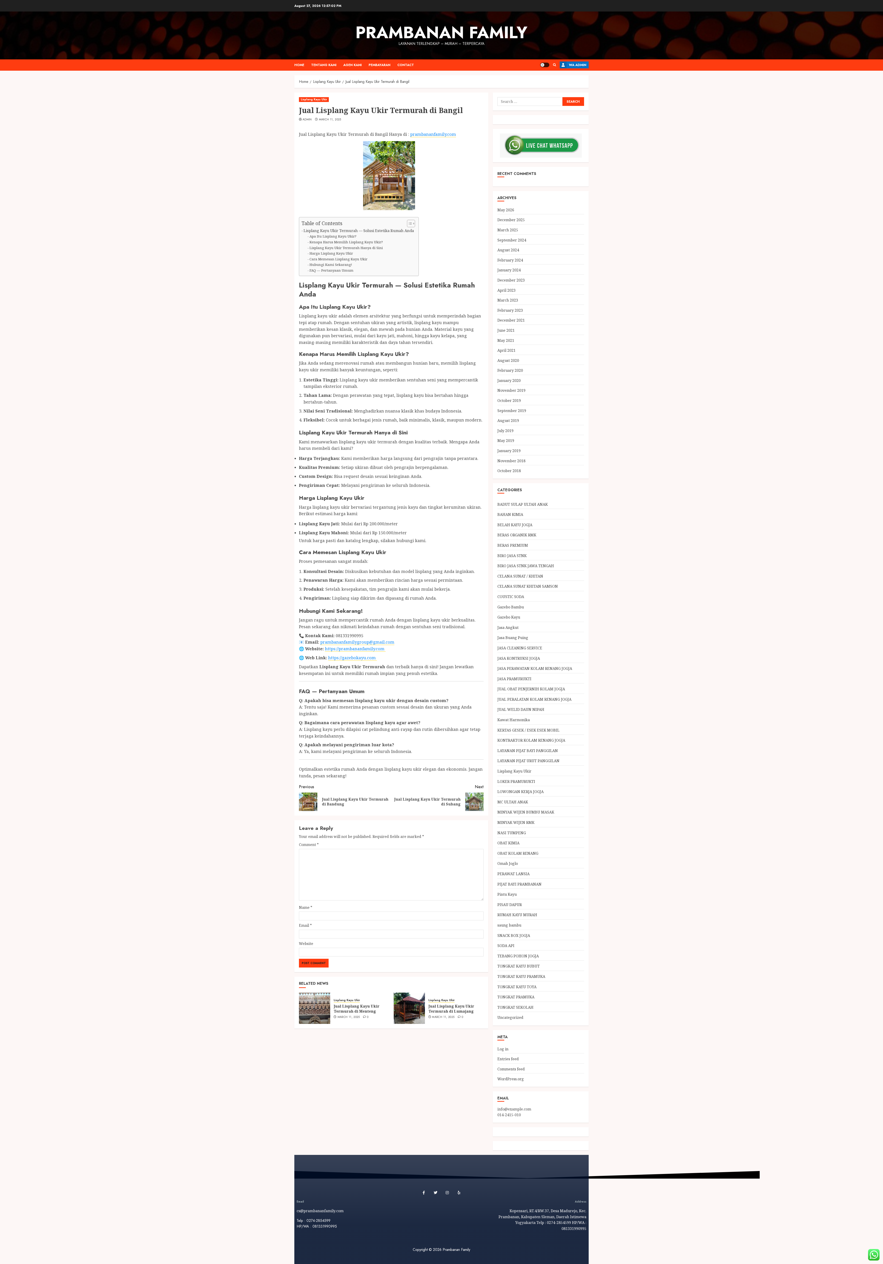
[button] (554, 65)
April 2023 (506, 290)
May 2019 (505, 440)
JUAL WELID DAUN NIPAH (520, 709)
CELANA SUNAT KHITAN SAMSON (527, 586)
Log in (502, 1049)
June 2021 (506, 330)
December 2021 (511, 320)
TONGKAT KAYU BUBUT (518, 966)
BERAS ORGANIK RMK (516, 535)
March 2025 (507, 229)
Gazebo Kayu (508, 617)
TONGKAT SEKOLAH (515, 1007)
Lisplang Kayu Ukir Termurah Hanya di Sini (346, 247)
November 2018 (511, 460)
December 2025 (511, 219)
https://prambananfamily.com (355, 648)
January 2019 (509, 450)
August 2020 (508, 360)
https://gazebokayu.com (352, 657)
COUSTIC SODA (510, 596)
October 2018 (509, 470)
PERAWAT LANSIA (513, 873)
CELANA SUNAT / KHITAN (520, 576)
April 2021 (506, 350)
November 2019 (511, 390)
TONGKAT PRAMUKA (515, 997)
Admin (307, 120)
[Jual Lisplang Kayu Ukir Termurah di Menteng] (314, 1008)
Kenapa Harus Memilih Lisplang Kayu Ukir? (346, 242)
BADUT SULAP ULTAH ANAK (522, 504)
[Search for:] (529, 101)
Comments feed (511, 1069)
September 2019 (511, 410)
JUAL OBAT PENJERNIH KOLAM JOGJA (531, 689)
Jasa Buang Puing (512, 637)
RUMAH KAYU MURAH (517, 914)
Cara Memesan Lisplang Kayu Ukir (338, 259)
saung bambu (509, 925)
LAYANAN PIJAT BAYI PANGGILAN (527, 750)
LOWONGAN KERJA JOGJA (520, 791)
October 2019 (509, 400)
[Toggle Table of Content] (409, 223)
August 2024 (508, 250)
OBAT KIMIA (508, 843)
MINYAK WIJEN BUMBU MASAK (525, 812)
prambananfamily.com (433, 134)
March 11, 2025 (330, 120)
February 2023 (510, 310)
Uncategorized (510, 1017)
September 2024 (511, 240)
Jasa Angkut (508, 627)
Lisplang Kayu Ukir (314, 99)
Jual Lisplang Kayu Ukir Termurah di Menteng (356, 1009)
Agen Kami (352, 65)
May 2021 (505, 340)
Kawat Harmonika (513, 719)
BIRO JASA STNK (512, 555)
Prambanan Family (441, 32)
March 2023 (507, 300)
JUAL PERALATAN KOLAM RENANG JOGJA (534, 699)
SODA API (505, 945)
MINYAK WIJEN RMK (515, 822)
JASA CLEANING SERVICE (519, 648)
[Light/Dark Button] (544, 65)
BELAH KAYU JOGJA (514, 524)
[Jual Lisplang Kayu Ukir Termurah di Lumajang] (409, 1008)
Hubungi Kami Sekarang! (331, 264)
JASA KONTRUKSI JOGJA (518, 658)
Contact (405, 65)
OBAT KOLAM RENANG (517, 853)
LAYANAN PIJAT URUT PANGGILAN (528, 760)
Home (299, 65)
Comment (309, 844)
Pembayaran (379, 65)
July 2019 (505, 430)
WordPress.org (510, 1078)
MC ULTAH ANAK (512, 802)
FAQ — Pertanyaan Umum (331, 270)
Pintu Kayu (507, 894)
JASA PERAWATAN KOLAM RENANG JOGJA (534, 668)
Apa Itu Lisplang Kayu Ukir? (333, 236)
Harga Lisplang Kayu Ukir (331, 253)
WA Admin (577, 65)
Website (306, 943)
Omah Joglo (507, 863)
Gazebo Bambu (510, 607)
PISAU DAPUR (509, 904)
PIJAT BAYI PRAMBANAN (519, 884)
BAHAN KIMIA (510, 514)
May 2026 (505, 209)
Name (305, 907)
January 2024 (509, 270)
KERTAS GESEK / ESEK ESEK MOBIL (528, 730)
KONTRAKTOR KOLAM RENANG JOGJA (531, 740)
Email (305, 925)
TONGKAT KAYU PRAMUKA (521, 976)
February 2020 (510, 370)
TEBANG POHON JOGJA (518, 956)
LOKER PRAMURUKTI (516, 781)
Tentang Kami (323, 65)
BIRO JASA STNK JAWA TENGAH (525, 565)
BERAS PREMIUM (512, 545)
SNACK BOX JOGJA (513, 935)
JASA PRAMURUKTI (514, 678)
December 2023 (511, 280)
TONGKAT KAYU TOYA (516, 986)
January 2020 (509, 380)
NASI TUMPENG (511, 832)
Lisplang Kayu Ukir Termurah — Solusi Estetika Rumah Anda (359, 230)
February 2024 (510, 260)
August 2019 (508, 420)
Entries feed (508, 1058)
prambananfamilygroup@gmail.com (357, 642)
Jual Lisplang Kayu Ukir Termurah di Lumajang (451, 1009)
